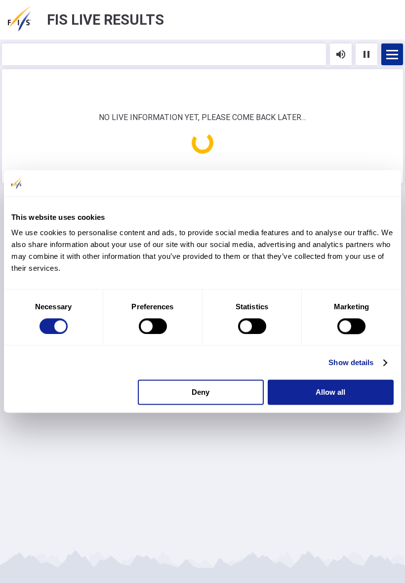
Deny (200, 392)
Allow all (330, 392)
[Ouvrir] (392, 54)
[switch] (153, 326)
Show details (350, 362)
